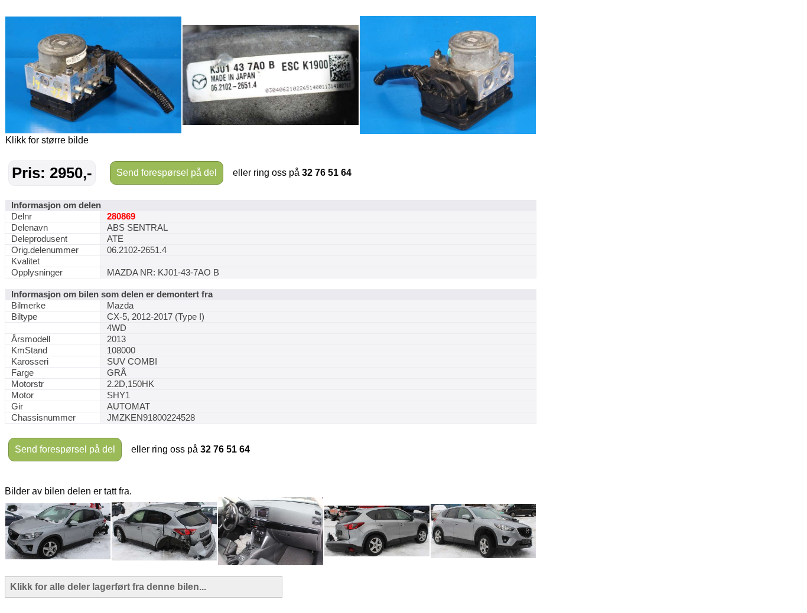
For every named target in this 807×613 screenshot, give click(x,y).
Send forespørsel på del (166, 173)
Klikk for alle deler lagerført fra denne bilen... (108, 587)
